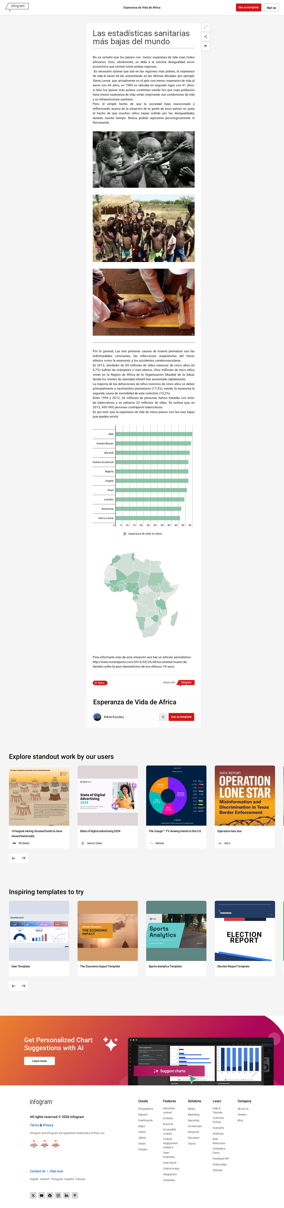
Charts (142, 1132)
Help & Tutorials (217, 1110)
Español (69, 1179)
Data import (170, 1162)
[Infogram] (17, 7)
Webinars (218, 1133)
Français (80, 1179)
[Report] (206, 46)
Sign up (271, 7)
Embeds (168, 1118)
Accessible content (169, 1131)
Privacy (48, 1125)
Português (57, 1179)
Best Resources (219, 1141)
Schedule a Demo (219, 1150)
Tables (142, 1137)
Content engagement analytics (170, 1143)
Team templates (168, 1154)
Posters (142, 1149)
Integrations (170, 1174)
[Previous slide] (14, 858)
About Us (243, 1108)
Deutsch (44, 1179)
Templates (169, 1180)
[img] (154, 434)
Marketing (193, 1114)
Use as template (248, 7)
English (34, 1179)
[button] (143, 533)
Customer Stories (218, 1120)
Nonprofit (193, 1132)
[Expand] (206, 27)
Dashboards (145, 1120)
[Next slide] (23, 858)
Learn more (39, 1061)
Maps (141, 1126)
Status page (220, 1164)
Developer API (221, 1158)
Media (191, 1108)
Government (195, 1126)
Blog (240, 1120)
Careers (242, 1114)
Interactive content (169, 1110)
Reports (142, 1114)
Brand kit (168, 1124)
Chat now (56, 1171)
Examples (218, 1127)
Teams (192, 1143)
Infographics (145, 1108)
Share (101, 682)
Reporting (193, 1120)
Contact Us (37, 1171)
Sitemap (217, 1170)
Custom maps (171, 1168)
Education (193, 1137)
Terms (34, 1125)
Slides (141, 1143)
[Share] (206, 37)
